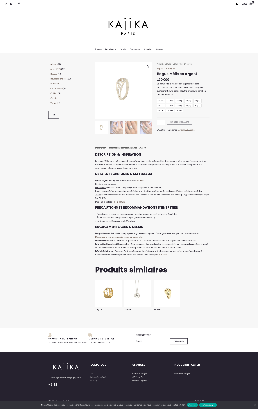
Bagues (168, 64)
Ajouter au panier (179, 122)
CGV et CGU (137, 377)
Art (91, 373)
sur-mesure (162, 254)
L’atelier (123, 49)
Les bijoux (109, 49)
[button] (147, 66)
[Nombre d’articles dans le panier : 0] (53, 115)
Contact (159, 49)
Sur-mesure (135, 49)
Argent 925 (162, 68)
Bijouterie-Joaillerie (98, 377)
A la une (98, 49)
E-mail (138, 341)
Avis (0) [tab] (142, 147)
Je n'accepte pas (208, 405)
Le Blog (93, 380)
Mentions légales (139, 380)
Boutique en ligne (139, 373)
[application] (115, 49)
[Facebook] (11, 4)
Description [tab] (100, 147)
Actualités (148, 49)
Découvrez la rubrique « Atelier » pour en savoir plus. (119, 237)
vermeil (139, 180)
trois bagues (119, 201)
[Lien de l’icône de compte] (237, 4)
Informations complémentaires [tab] (123, 147)
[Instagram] (6, 4)
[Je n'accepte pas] (254, 405)
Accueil (160, 64)
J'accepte (192, 405)
